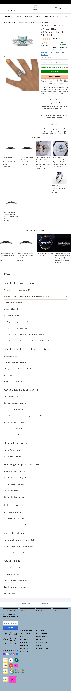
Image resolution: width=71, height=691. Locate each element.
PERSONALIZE (8, 16)
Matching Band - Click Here (54, 103)
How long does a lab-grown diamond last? (35, 322)
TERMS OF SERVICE (24, 645)
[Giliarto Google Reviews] (9, 651)
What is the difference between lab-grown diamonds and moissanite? (35, 334)
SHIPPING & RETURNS (25, 621)
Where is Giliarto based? (35, 568)
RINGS (18, 16)
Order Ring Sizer (54, 52)
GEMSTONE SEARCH (41, 642)
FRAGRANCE (23, 636)
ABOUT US (22, 615)
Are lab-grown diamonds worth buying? (35, 328)
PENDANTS (28, 16)
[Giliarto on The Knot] (3, 651)
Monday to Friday (57, 621)
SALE (65, 16)
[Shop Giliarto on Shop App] (4, 655)
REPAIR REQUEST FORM (26, 630)
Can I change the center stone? (35, 409)
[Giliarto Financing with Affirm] (7, 655)
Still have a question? (35, 593)
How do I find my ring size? (35, 450)
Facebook (51, 130)
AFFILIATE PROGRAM (41, 615)
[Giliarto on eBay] (11, 651)
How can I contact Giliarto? (35, 574)
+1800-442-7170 (57, 618)
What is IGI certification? (35, 315)
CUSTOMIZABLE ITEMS (25, 633)
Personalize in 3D (54, 77)
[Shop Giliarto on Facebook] (17, 655)
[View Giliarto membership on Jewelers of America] (11, 662)
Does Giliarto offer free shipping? (35, 478)
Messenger (45, 133)
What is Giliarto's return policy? (35, 512)
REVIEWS (38, 621)
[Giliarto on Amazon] (13, 651)
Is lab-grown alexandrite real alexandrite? (35, 369)
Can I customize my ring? (35, 396)
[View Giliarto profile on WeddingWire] (5, 662)
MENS (59, 16)
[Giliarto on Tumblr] (11, 643)
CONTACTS (39, 645)
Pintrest (58, 130)
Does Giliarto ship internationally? (35, 484)
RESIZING (22, 627)
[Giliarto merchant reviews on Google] (17, 674)
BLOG (37, 618)
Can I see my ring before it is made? (35, 403)
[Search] (56, 8)
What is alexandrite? (35, 356)
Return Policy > (27, 603)
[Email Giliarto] (5, 646)
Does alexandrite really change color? (35, 362)
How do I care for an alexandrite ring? (35, 553)
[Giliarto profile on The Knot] (5, 681)
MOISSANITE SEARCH (41, 636)
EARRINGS (38, 16)
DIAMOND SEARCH (41, 639)
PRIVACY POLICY (24, 639)
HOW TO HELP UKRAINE (42, 648)
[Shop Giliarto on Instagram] (13, 655)
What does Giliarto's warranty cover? (35, 518)
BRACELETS (49, 16)
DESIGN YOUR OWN (41, 627)
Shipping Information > (33, 600)
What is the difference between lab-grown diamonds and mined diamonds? (35, 296)
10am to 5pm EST (57, 624)
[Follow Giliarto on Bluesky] (10, 655)
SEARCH (22, 618)
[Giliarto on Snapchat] (5, 643)
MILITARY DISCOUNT (41, 630)
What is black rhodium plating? (35, 428)
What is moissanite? (35, 375)
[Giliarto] (35, 7)
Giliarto (32, 687)
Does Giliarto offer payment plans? (35, 580)
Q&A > (14, 600)
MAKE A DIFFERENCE (41, 633)
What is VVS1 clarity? (35, 309)
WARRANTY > (45, 603)
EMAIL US (55, 615)
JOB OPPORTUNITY (24, 651)
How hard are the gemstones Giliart (35, 381)
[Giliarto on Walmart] (17, 651)
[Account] (60, 8)
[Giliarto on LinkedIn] (16, 643)
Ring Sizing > (54, 600)
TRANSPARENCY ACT (25, 642)
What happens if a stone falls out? (35, 525)
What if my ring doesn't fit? (35, 456)
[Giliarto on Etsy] (7, 651)
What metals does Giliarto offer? (35, 422)
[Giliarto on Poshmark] (15, 651)
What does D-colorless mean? (35, 302)
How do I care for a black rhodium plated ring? (35, 546)
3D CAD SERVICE (24, 648)
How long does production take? (35, 471)
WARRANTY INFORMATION (26, 624)
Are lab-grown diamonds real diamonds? (35, 290)
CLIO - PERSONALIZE (41, 624)
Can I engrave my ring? (35, 435)
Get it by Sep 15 (63, 46)
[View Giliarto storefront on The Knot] (10, 667)
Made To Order (55, 48)
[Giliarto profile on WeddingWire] (5, 673)
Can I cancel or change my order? (35, 497)
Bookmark (58, 133)
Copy (65, 133)
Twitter (44, 130)
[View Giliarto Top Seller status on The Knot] (16, 667)
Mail (65, 130)
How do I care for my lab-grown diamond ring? (35, 540)
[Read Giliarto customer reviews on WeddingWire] (16, 662)
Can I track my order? (35, 490)
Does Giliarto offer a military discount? (35, 587)
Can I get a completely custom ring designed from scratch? (35, 416)
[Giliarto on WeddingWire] (5, 651)
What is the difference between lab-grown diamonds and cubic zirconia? (35, 341)
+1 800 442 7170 (10, 10)
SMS (51, 133)
